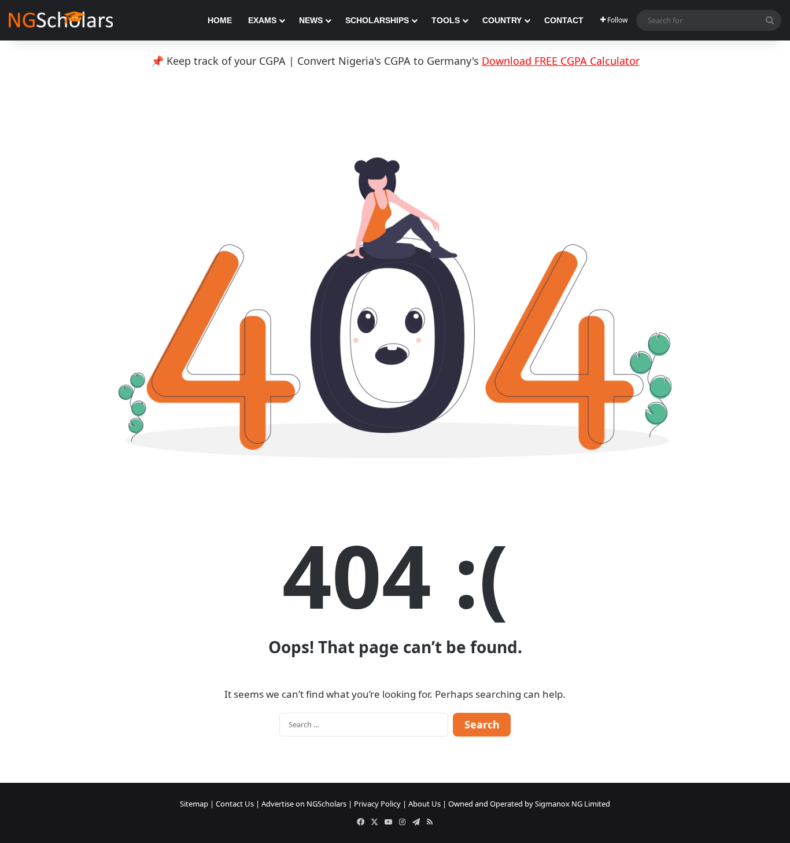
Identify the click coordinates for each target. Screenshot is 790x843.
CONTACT (564, 20)
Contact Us (235, 803)
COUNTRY (502, 20)
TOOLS (445, 20)
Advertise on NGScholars (303, 803)
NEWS (311, 20)
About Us (424, 803)
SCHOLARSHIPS (377, 20)
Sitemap (194, 803)
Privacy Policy (377, 803)
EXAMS (262, 20)
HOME (220, 20)
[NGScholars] (61, 20)
